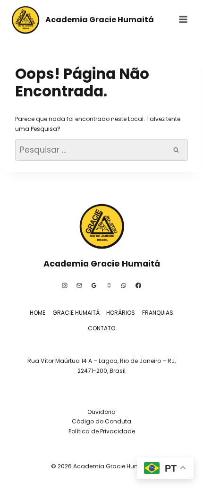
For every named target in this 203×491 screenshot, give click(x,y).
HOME (37, 313)
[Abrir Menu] (183, 19)
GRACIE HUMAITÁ (76, 313)
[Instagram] (64, 285)
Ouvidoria (101, 412)
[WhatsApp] (123, 285)
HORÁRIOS (120, 313)
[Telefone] (109, 285)
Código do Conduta (101, 421)
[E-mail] (79, 285)
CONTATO (101, 328)
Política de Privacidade (101, 431)
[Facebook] (138, 285)
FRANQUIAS (157, 313)
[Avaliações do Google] (94, 285)
